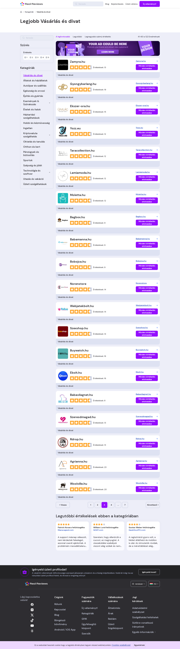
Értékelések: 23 (99, 467)
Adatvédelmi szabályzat (139, 610)
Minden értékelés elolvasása (147, 67)
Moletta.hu (77, 195)
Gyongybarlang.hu (83, 84)
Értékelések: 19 (99, 89)
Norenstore (78, 284)
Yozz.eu (75, 128)
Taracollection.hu (82, 150)
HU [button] (155, 584)
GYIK (84, 618)
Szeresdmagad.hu (83, 417)
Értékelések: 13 (99, 67)
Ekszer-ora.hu (80, 106)
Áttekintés (114, 608)
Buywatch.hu (79, 350)
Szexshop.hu (79, 328)
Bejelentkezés (117, 4)
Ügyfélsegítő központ (89, 626)
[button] (138, 584)
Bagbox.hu (77, 217)
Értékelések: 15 (99, 112)
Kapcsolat (60, 609)
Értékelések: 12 (99, 134)
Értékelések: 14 (99, 289)
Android (59, 629)
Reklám (112, 618)
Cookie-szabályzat (121, 645)
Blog (107, 4)
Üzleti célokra (131, 4)
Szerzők (86, 633)
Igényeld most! (149, 572)
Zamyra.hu (77, 62)
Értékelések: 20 (100, 489)
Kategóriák (29, 12)
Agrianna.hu (78, 461)
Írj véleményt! (149, 4)
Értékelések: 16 (99, 356)
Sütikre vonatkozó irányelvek (142, 624)
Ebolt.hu (76, 373)
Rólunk (58, 604)
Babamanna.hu (80, 239)
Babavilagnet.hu (81, 395)
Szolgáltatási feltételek (145, 617)
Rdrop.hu (76, 439)
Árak (110, 613)
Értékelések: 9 (99, 223)
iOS (68, 629)
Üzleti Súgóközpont (115, 626)
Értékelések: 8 (99, 400)
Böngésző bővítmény (60, 622)
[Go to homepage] (21, 12)
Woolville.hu (78, 484)
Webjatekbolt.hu (82, 306)
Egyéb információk (143, 632)
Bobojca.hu (78, 261)
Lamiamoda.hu (80, 173)
